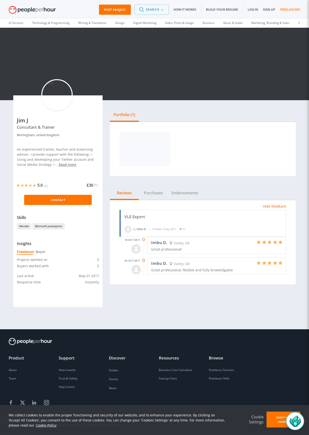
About (13, 370)
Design (120, 23)
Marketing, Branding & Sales (270, 23)
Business (209, 23)
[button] (151, 10)
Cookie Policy (46, 425)
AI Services (16, 23)
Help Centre (67, 387)
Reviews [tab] (124, 193)
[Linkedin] (35, 403)
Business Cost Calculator (175, 370)
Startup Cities (168, 378)
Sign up (269, 9)
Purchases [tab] (153, 193)
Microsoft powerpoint (48, 226)
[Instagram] (46, 403)
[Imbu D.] (128, 229)
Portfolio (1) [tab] (124, 114)
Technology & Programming (51, 23)
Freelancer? (290, 9)
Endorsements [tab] (184, 193)
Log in (253, 9)
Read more (67, 164)
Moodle (24, 226)
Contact (58, 200)
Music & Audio (233, 23)
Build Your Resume (222, 9)
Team (12, 378)
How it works (185, 9)
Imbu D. (142, 229)
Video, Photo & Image (179, 23)
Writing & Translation (92, 23)
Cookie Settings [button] (256, 419)
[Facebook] (11, 403)
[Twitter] (23, 403)
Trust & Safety (68, 378)
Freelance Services (221, 370)
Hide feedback (274, 206)
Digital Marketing (144, 23)
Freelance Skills (219, 378)
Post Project (115, 9)
